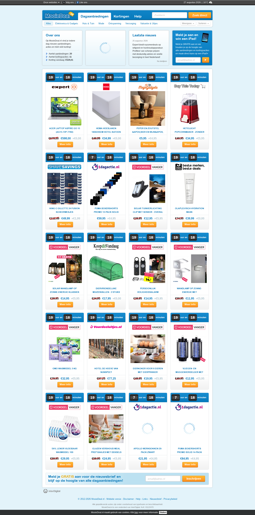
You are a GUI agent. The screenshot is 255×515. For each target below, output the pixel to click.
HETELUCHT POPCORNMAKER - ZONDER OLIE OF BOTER (189, 130)
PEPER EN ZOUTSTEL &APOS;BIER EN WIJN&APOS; (147, 130)
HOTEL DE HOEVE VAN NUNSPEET (106, 370)
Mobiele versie (114, 499)
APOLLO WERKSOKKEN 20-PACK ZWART (148, 450)
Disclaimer (128, 499)
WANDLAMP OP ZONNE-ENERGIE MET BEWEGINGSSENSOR (189, 290)
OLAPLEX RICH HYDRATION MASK (189, 210)
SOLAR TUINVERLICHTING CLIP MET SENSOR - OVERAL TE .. (148, 210)
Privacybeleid (170, 499)
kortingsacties (61, 57)
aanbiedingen (62, 54)
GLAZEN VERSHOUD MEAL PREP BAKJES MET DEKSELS (106, 450)
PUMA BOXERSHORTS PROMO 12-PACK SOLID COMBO (106, 210)
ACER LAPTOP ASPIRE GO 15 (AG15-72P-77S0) (64, 130)
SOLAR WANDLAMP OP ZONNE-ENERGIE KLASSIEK (64, 290)
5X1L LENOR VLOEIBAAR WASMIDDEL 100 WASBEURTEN (65, 450)
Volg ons (70, 2)
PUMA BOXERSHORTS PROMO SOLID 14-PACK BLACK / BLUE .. (189, 450)
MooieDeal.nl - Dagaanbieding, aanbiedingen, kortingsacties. (59, 15)
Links (145, 499)
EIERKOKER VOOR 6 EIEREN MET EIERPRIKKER (148, 370)
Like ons (83, 2)
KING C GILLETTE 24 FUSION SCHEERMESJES (64, 210)
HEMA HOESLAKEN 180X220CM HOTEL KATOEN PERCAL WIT (106, 130)
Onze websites (50, 2)
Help (138, 499)
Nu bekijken (162, 61)
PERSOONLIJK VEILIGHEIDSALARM (148, 290)
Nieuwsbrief (156, 499)
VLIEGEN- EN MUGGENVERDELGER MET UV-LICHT (189, 370)
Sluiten (163, 512)
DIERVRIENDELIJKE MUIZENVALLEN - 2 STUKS (106, 290)
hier (136, 512)
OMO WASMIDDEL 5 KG (65, 368)
